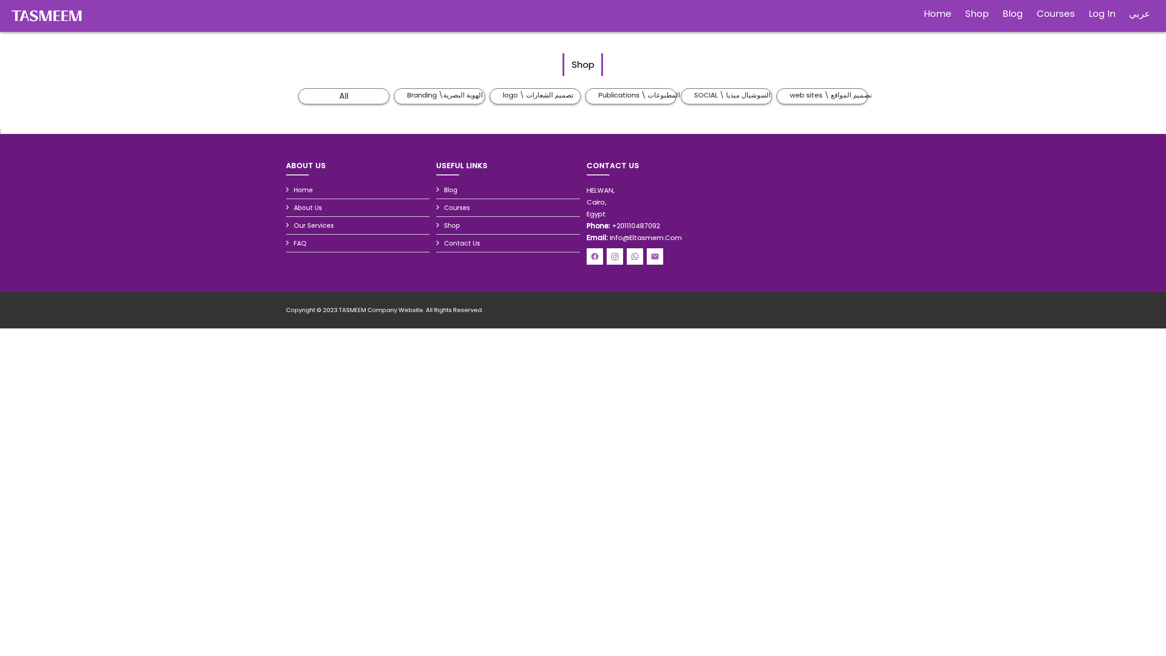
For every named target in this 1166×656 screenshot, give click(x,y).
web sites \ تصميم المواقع (829, 95)
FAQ (300, 243)
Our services (314, 225)
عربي (1139, 13)
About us (308, 207)
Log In (1102, 13)
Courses (1056, 13)
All (343, 96)
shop (977, 13)
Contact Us (462, 243)
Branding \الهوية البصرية (445, 95)
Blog (1012, 13)
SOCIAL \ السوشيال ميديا (732, 95)
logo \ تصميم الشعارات (538, 95)
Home (937, 13)
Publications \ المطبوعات (637, 95)
